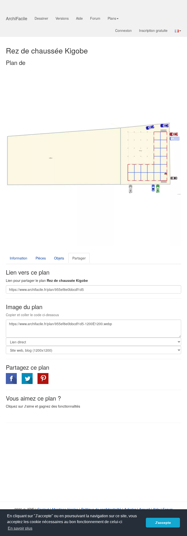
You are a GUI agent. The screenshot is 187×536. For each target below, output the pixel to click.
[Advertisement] (47, 462)
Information (18, 258)
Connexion (123, 30)
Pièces (41, 258)
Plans (112, 18)
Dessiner (41, 18)
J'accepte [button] (163, 523)
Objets (59, 258)
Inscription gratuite (153, 30)
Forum (95, 18)
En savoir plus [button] (20, 528)
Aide (79, 18)
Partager (79, 258)
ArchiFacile (16, 18)
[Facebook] (11, 378)
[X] (27, 378)
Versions (62, 18)
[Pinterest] (42, 378)
